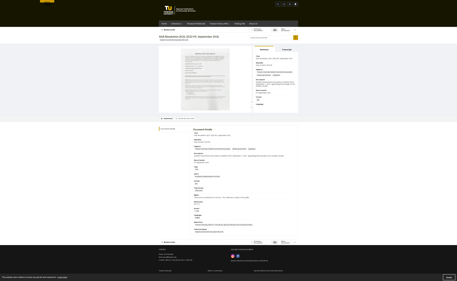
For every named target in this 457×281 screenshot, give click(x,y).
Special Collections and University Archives (268, 271)
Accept (449, 277)
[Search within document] (295, 37)
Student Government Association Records (174, 40)
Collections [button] (176, 23)
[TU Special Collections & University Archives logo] (180, 10)
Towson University (165, 271)
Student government (264, 75)
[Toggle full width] (251, 102)
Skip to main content (47, 1)
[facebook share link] (238, 256)
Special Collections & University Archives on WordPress (249, 261)
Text (196, 169)
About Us (253, 23)
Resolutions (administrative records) (207, 176)
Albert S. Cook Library (215, 271)
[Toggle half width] (251, 107)
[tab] (264, 49)
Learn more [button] (62, 277)
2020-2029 (198, 191)
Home (164, 23)
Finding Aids (239, 23)
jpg (258, 100)
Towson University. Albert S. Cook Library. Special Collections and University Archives (223, 225)
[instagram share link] (233, 256)
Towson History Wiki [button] (218, 23)
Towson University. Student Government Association (274, 72)
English (197, 218)
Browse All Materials (196, 23)
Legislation (276, 75)
